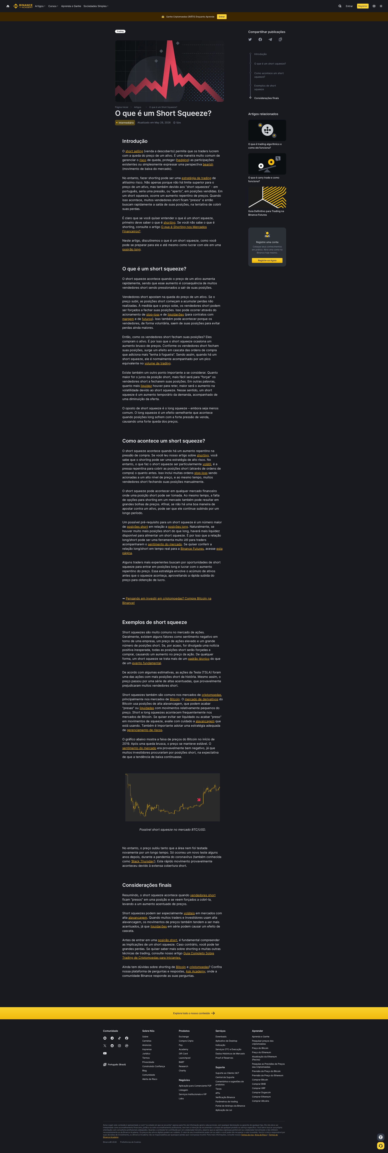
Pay (181, 1045)
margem (128, 319)
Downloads (221, 1036)
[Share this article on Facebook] (260, 39)
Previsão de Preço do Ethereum (267, 1075)
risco (142, 160)
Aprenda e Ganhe (260, 1036)
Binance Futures (192, 548)
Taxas (218, 1088)
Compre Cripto (186, 1040)
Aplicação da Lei (224, 1110)
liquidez (146, 386)
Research (183, 1066)
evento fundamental (146, 663)
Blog (144, 1070)
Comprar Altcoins (260, 1101)
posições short (137, 526)
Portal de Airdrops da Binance (230, 1105)
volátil (207, 464)
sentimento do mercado (165, 544)
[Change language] (374, 6)
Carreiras (146, 1040)
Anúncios (146, 1045)
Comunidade (148, 1074)
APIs (218, 1093)
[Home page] (23, 6)
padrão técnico (198, 659)
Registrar (362, 6)
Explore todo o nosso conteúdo (191, 1013)
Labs (181, 1098)
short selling (134, 151)
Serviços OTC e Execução (228, 1049)
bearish (208, 164)
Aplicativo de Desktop (226, 1040)
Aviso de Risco (261, 1135)
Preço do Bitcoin (260, 1048)
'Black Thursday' (142, 861)
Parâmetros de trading (227, 1101)
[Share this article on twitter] (250, 39)
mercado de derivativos (201, 699)
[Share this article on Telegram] (270, 39)
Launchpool (184, 1057)
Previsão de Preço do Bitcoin (266, 1071)
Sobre (145, 1036)
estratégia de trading (196, 178)
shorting (169, 222)
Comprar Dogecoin (261, 1092)
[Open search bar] (339, 6)
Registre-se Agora (267, 260)
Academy (183, 1049)
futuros (147, 319)
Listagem (183, 1090)
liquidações (176, 314)
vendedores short (203, 895)
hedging (182, 160)
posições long (178, 526)
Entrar (349, 6)
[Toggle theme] (381, 6)
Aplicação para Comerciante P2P (195, 1085)
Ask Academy (195, 971)
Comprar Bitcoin (260, 1079)
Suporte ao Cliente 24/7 (227, 1073)
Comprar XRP (258, 1088)
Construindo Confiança (153, 1066)
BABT (181, 1062)
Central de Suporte (225, 1077)
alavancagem (205, 721)
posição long (131, 249)
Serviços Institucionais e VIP (193, 1094)
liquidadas (147, 708)
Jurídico (146, 1053)
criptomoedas (211, 695)
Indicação (220, 1045)
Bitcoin (175, 699)
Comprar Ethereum (261, 1096)
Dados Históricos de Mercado (230, 1053)
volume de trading (158, 363)
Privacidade (148, 1062)
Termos (146, 1057)
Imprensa (147, 1049)
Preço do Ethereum (261, 1052)
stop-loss (152, 314)
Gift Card (183, 1053)
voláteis (189, 913)
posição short (167, 940)
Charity (182, 1070)
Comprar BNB (259, 1084)
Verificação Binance (225, 1097)
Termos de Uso (247, 1135)
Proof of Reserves (224, 1057)
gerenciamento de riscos (144, 730)
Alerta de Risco (149, 1079)
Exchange (184, 1036)
